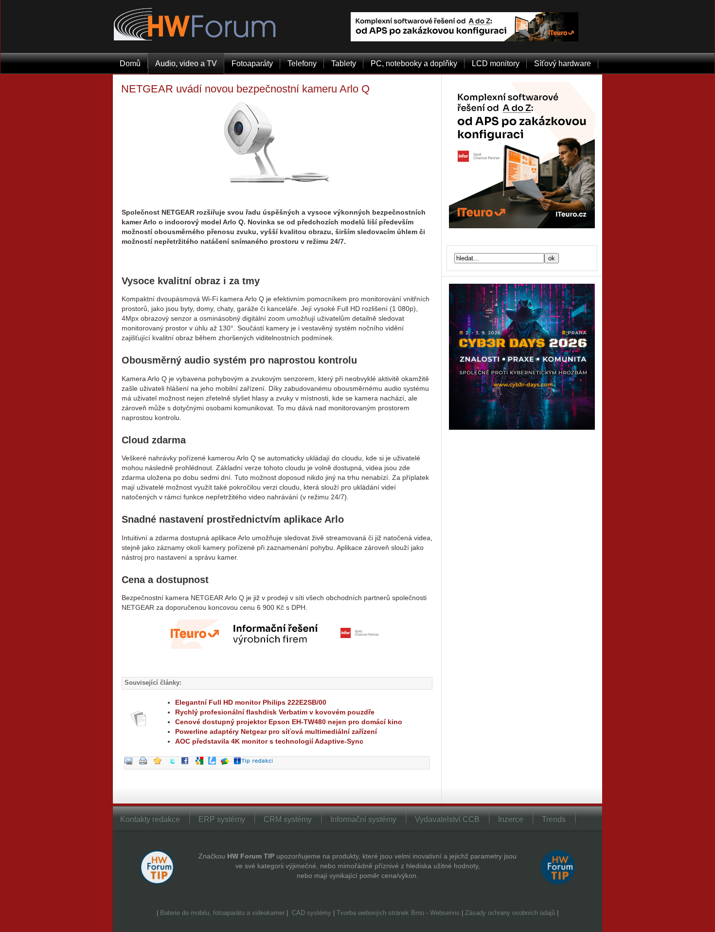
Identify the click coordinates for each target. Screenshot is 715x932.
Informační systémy (363, 819)
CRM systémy (288, 819)
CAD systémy (311, 912)
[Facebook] (187, 767)
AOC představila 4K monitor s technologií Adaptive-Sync (269, 741)
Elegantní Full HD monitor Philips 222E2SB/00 (250, 702)
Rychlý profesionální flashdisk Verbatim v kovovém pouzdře (275, 712)
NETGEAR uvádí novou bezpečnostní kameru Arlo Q (245, 89)
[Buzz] (227, 767)
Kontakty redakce (150, 819)
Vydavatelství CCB (447, 819)
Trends (554, 819)
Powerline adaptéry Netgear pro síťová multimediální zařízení (276, 731)
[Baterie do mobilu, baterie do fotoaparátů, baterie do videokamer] (291, 912)
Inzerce (510, 819)
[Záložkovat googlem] (202, 767)
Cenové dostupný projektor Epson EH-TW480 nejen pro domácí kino (288, 722)
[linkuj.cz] (214, 767)
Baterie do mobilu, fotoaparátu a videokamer (222, 912)
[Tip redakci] (255, 767)
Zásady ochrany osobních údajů (510, 912)
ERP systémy (221, 819)
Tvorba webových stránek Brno (380, 912)
